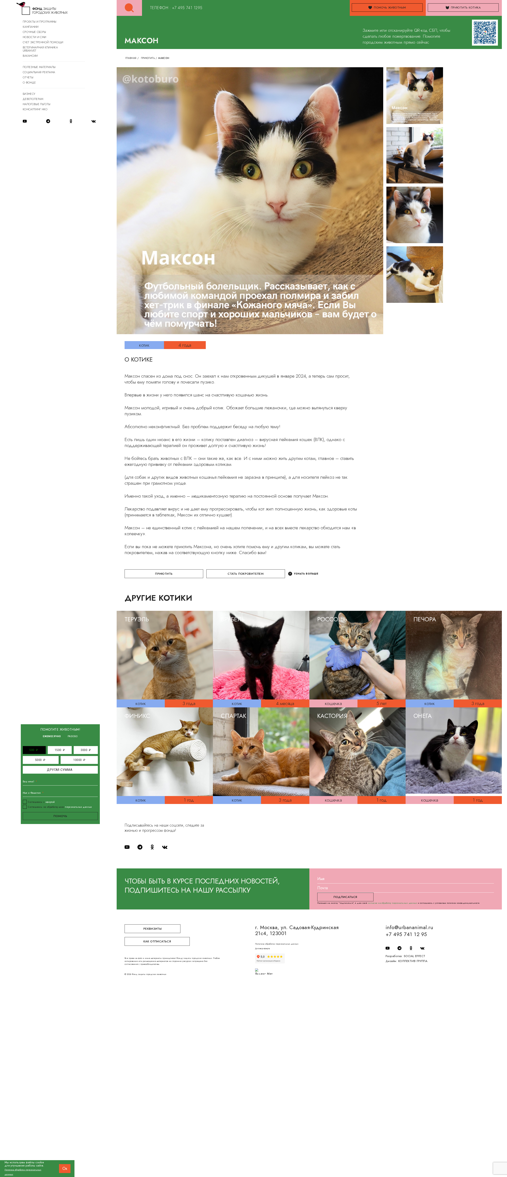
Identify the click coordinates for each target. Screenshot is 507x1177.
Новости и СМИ (34, 37)
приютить (163, 574)
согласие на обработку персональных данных (392, 903)
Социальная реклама (39, 72)
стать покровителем (246, 574)
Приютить (148, 58)
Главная (130, 58)
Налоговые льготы (37, 104)
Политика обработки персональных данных (276, 943)
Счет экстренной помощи (43, 42)
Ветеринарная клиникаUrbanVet (40, 49)
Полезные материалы (39, 67)
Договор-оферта (262, 948)
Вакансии (30, 56)
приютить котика (466, 7)
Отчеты (28, 77)
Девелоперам (33, 99)
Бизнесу (29, 94)
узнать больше (306, 574)
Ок (64, 1168)
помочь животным (390, 7)
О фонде (29, 82)
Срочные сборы (34, 32)
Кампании (31, 27)
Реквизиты (152, 929)
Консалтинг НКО (35, 109)
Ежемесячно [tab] (52, 736)
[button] (34, 750)
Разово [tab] (73, 736)
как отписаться (157, 941)
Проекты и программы (39, 22)
